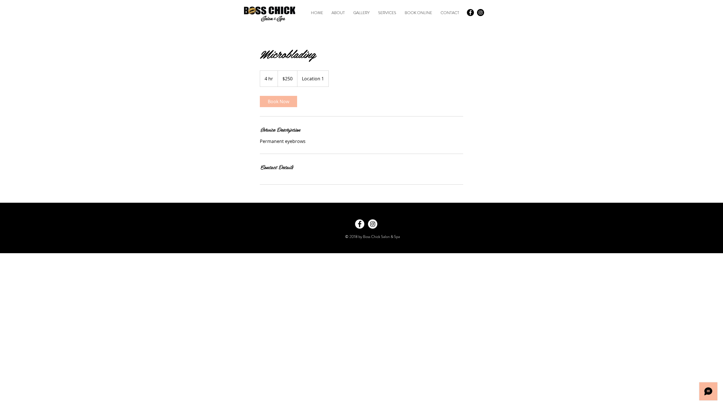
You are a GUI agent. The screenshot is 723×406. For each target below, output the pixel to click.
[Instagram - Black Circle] (480, 12)
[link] (278, 101)
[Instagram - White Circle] (372, 224)
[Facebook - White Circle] (359, 224)
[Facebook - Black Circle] (470, 12)
